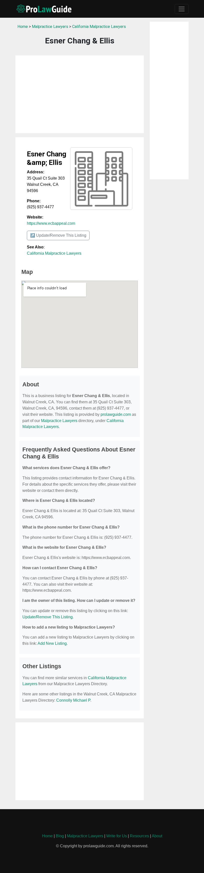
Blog (60, 836)
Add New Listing (52, 643)
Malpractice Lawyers (50, 26)
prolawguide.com (116, 414)
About (157, 836)
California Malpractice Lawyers (99, 26)
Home (22, 26)
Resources (139, 836)
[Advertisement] (79, 94)
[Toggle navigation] (182, 9)
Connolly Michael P (73, 700)
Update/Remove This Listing (47, 617)
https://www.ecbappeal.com (51, 223)
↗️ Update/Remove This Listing (58, 235)
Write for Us (116, 836)
